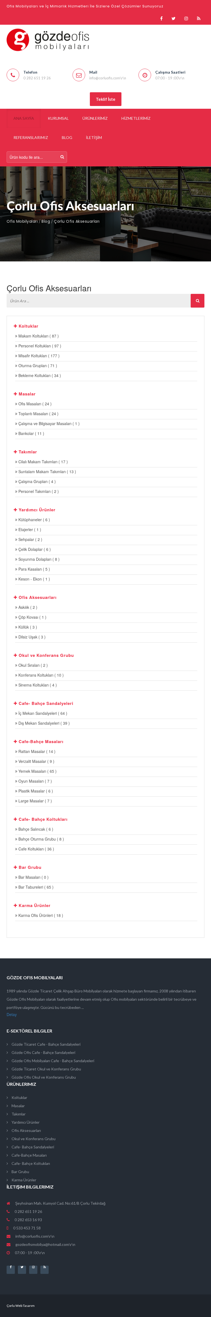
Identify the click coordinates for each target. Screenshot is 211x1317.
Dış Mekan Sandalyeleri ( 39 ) (43, 723)
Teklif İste (105, 99)
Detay (12, 1014)
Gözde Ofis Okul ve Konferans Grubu (43, 1077)
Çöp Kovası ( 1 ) (31, 617)
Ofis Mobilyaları (22, 221)
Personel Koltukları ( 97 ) (39, 345)
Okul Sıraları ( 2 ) (32, 665)
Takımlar (18, 1114)
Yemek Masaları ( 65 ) (37, 771)
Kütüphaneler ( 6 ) (33, 519)
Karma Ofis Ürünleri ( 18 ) (40, 915)
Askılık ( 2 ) (27, 607)
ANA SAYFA (23, 118)
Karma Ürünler (23, 1180)
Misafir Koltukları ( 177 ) (38, 355)
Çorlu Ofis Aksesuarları (77, 221)
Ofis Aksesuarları (26, 1130)
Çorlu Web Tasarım (21, 1306)
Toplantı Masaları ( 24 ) (38, 413)
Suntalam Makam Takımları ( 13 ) (46, 471)
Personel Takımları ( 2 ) (38, 491)
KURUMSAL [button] (58, 118)
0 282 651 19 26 (28, 1211)
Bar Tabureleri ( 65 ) (35, 887)
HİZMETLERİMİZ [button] (136, 118)
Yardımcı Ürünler (25, 1122)
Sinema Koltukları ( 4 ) (37, 685)
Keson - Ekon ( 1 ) (33, 579)
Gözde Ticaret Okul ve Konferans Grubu (46, 1069)
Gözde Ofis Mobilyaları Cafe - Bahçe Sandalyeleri (52, 1060)
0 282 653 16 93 (28, 1219)
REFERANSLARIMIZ (30, 137)
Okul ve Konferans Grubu (33, 1138)
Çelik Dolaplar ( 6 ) (34, 549)
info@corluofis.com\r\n (34, 1236)
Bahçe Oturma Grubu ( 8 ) (40, 839)
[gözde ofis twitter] (173, 18)
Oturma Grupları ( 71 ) (37, 365)
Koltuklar (19, 1097)
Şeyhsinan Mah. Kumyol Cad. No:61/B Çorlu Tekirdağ (60, 1203)
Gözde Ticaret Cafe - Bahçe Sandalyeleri (45, 1044)
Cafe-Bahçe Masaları (29, 1155)
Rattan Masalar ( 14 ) (36, 751)
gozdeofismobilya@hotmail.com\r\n (45, 1244)
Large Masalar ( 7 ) (34, 800)
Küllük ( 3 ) (27, 627)
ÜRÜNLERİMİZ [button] (95, 118)
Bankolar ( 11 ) (30, 433)
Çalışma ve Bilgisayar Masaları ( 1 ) (48, 423)
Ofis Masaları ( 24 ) (34, 403)
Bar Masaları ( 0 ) (33, 877)
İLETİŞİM (94, 137)
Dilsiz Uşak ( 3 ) (31, 637)
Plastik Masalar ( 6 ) (35, 791)
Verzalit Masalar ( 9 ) (35, 761)
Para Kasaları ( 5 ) (33, 569)
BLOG (67, 137)
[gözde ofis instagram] (186, 18)
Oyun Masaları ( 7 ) (34, 781)
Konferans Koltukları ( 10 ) (40, 675)
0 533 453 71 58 (26, 1228)
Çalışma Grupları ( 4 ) (36, 481)
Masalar (18, 1105)
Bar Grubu (20, 1171)
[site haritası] (198, 18)
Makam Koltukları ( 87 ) (38, 336)
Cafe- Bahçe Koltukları (30, 1163)
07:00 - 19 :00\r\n (29, 1252)
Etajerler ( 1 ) (29, 529)
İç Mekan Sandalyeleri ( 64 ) (42, 713)
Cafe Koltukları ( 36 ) (35, 849)
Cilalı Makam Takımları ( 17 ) (42, 461)
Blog (45, 221)
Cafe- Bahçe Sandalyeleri (32, 1147)
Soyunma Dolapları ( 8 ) (38, 559)
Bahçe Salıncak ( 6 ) (35, 829)
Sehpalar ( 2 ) (29, 539)
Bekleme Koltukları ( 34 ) (39, 375)
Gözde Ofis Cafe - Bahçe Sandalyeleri (43, 1052)
